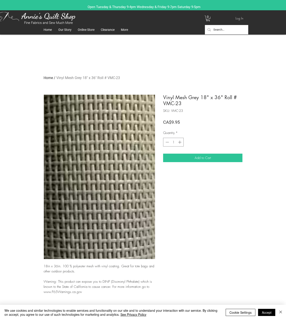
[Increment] (180, 142)
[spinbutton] (173, 142)
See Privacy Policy (133, 314)
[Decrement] (167, 142)
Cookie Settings (240, 312)
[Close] (280, 312)
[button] (208, 18)
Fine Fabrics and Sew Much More (48, 23)
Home (48, 78)
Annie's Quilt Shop (48, 16)
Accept (266, 312)
